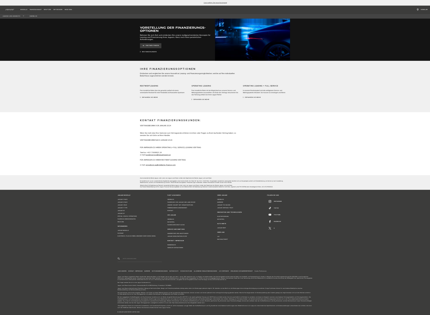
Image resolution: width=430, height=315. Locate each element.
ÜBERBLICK (170, 199)
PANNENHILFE (171, 245)
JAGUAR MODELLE (123, 230)
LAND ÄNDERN (122, 271)
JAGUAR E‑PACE (123, 202)
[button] (24, 10)
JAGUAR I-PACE (122, 205)
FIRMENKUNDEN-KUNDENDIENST (177, 208)
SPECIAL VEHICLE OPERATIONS (127, 216)
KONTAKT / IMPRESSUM (135, 271)
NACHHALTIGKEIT (222, 239)
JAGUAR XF (121, 213)
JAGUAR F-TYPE (122, 208)
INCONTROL (171, 222)
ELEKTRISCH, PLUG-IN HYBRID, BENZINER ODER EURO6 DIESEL (137, 236)
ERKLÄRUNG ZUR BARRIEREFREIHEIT (242, 271)
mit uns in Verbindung (155, 279)
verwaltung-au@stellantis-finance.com (161, 165)
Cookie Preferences (261, 271)
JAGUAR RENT (221, 228)
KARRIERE (220, 202)
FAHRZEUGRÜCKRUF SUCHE (176, 225)
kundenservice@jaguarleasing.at (158, 155)
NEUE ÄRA (121, 222)
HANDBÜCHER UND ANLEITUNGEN (177, 233)
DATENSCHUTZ (173, 271)
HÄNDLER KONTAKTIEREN (175, 247)
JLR (218, 236)
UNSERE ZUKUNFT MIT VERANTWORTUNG (180, 205)
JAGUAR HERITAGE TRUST (225, 208)
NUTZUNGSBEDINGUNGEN (160, 271)
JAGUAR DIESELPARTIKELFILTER (177, 236)
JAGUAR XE (121, 210)
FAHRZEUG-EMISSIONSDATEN (127, 219)
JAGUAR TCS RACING (223, 205)
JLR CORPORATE (224, 271)
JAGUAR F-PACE (123, 199)
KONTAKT (170, 210)
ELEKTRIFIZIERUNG (223, 216)
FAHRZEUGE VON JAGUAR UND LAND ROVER (181, 202)
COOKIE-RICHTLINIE (186, 271)
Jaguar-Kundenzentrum (143, 282)
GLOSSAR (120, 233)
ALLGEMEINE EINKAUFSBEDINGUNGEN (205, 271)
